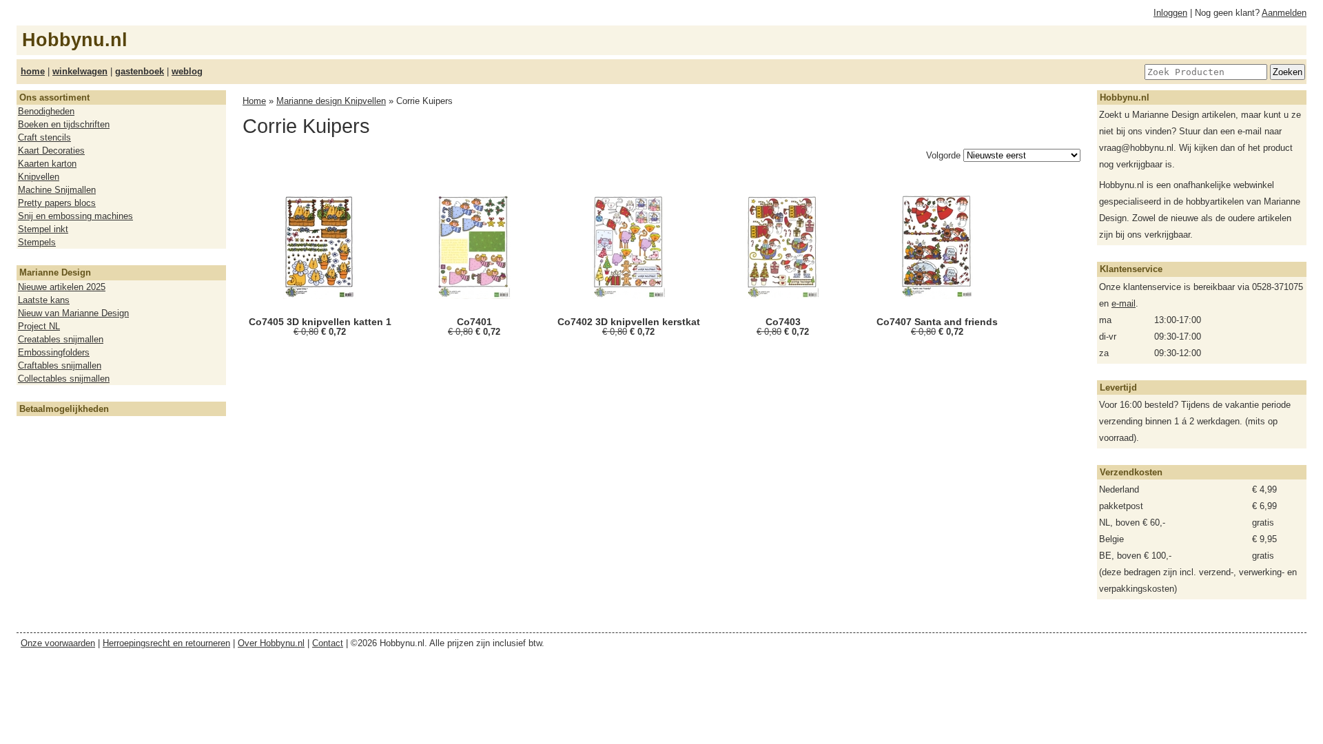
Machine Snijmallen (57, 190)
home (33, 71)
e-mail (1123, 303)
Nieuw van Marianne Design (73, 313)
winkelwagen (79, 71)
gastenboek (139, 71)
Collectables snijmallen (64, 378)
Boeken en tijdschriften (64, 124)
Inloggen (1170, 13)
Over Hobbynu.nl (271, 643)
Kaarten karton (47, 163)
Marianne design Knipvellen (331, 101)
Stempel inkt (43, 229)
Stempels (37, 242)
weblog (187, 71)
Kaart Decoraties (51, 150)
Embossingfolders (54, 352)
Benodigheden (46, 111)
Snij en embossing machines (75, 216)
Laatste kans (44, 300)
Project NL (39, 326)
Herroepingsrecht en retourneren (166, 643)
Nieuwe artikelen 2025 (61, 287)
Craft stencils (44, 137)
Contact (327, 643)
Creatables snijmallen (60, 339)
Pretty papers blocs (57, 203)
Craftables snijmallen (59, 365)
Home (254, 101)
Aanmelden (1284, 13)
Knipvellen (38, 177)
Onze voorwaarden (58, 643)
